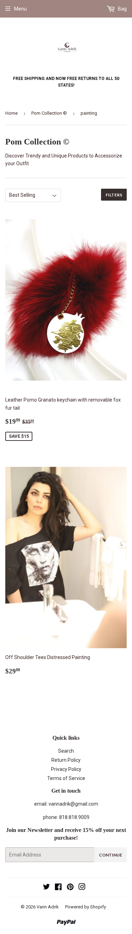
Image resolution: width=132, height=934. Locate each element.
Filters (114, 194)
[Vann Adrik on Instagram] (82, 888)
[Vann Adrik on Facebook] (58, 888)
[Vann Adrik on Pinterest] (70, 888)
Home (11, 113)
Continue (110, 855)
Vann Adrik (48, 906)
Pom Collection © (49, 113)
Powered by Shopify (85, 906)
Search (66, 751)
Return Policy (66, 760)
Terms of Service (66, 778)
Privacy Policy (66, 769)
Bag (122, 9)
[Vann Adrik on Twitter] (46, 888)
